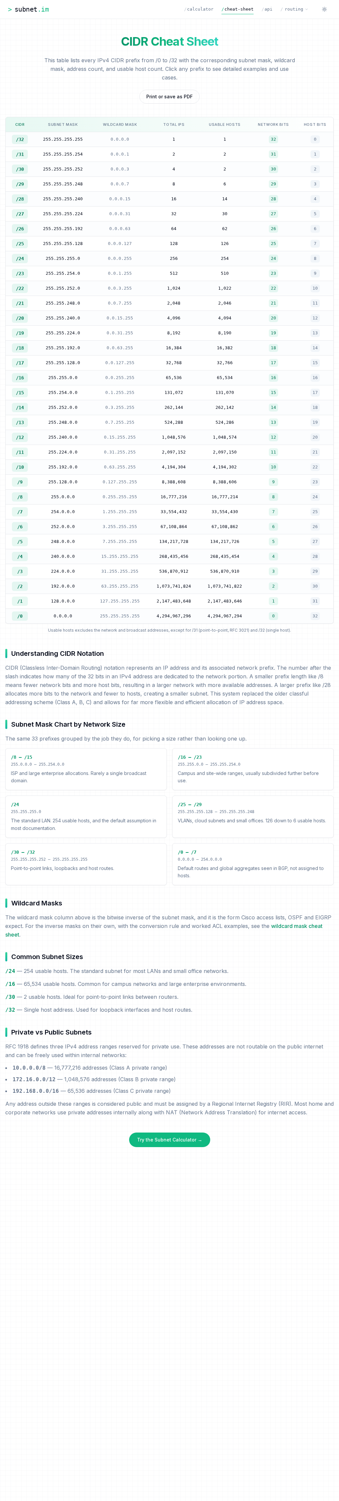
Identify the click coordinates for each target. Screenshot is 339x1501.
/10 (20, 467)
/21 (20, 303)
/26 (20, 228)
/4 (20, 556)
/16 (20, 377)
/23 (20, 273)
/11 (20, 452)
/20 (20, 318)
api (267, 9)
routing (291, 9)
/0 (20, 616)
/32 (20, 139)
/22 (20, 288)
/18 (20, 348)
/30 (20, 169)
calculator (199, 9)
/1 (20, 601)
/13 (20, 422)
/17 (20, 362)
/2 (20, 586)
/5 (20, 541)
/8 (20, 497)
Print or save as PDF (169, 96)
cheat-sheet (237, 9)
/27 (20, 214)
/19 (20, 333)
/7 (20, 511)
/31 (20, 154)
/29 (20, 184)
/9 (20, 482)
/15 (20, 392)
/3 (20, 571)
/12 (20, 437)
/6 (20, 526)
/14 (20, 407)
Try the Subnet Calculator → (169, 1139)
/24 (20, 258)
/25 (20, 243)
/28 (20, 199)
